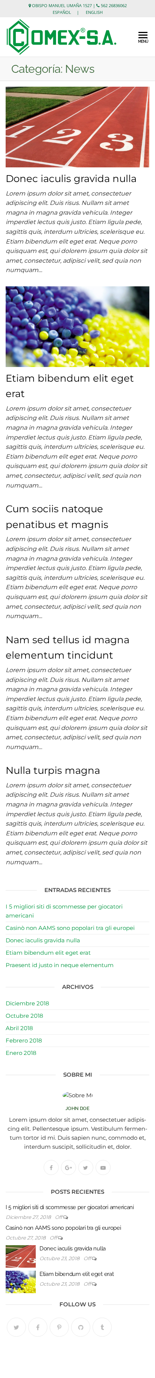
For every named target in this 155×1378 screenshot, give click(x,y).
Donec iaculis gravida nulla (71, 179)
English (94, 12)
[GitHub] (80, 1327)
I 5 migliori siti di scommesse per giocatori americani (70, 1207)
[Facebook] (51, 1167)
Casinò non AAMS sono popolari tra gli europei (70, 927)
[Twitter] (85, 1167)
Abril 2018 (19, 1028)
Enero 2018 (21, 1052)
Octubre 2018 (24, 1015)
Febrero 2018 (24, 1040)
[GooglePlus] (68, 1167)
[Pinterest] (59, 1327)
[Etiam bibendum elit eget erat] (77, 326)
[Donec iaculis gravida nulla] (77, 126)
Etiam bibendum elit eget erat (48, 952)
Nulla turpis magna (53, 770)
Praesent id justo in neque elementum (60, 965)
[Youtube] (103, 1167)
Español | (69, 12)
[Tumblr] (102, 1327)
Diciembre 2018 (27, 1003)
